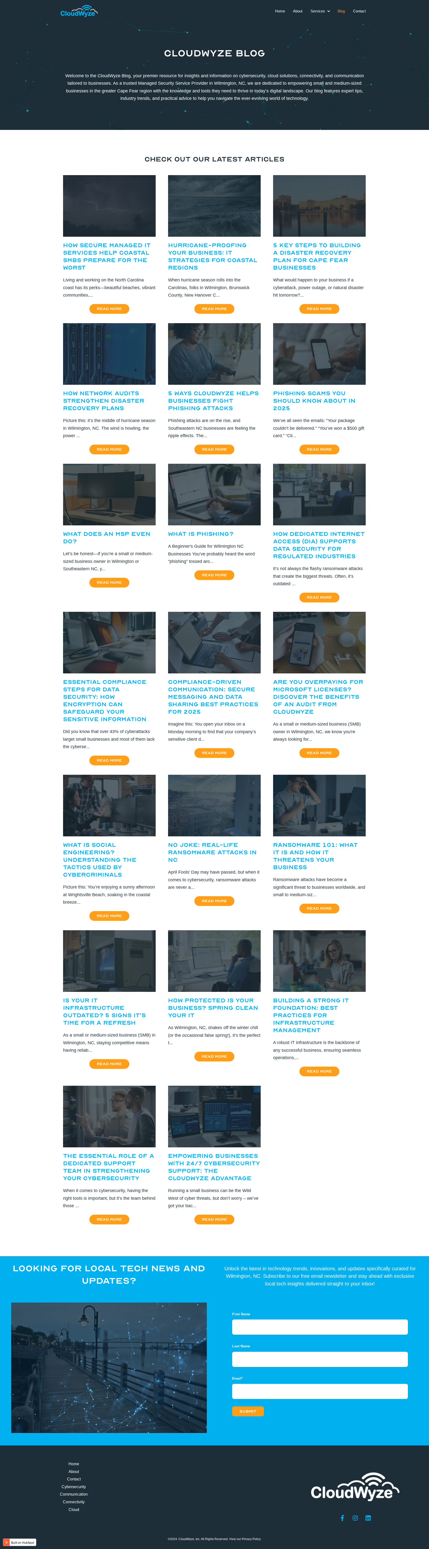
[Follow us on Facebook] (342, 1518)
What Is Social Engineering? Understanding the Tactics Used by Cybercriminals (100, 860)
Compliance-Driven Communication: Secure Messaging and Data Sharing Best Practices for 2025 (213, 697)
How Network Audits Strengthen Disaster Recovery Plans (103, 401)
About (297, 11)
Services (318, 11)
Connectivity (74, 1502)
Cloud (74, 1510)
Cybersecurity (74, 1487)
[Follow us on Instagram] (355, 1518)
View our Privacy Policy (244, 1539)
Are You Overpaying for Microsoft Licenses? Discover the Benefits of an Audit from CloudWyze (318, 697)
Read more (109, 309)
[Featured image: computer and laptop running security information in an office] (214, 1145)
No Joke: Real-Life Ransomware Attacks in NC (212, 852)
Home (280, 11)
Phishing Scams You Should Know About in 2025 (314, 401)
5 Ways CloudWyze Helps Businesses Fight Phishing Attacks (213, 401)
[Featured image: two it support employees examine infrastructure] (109, 1145)
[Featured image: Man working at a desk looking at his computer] (214, 990)
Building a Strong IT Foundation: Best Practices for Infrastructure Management (311, 1015)
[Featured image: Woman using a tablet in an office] (319, 990)
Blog (341, 11)
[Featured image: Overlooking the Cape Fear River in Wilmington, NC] (214, 834)
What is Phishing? (200, 534)
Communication (74, 1494)
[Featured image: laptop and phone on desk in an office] (109, 671)
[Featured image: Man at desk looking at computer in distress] (319, 834)
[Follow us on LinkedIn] (368, 1518)
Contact (359, 11)
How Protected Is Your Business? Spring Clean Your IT (213, 1008)
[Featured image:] (109, 235)
